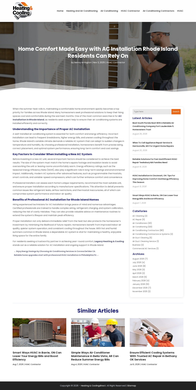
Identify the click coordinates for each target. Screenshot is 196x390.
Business (136, 245)
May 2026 (137, 269)
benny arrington (82, 62)
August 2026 (138, 258)
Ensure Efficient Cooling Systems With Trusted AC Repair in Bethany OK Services (153, 356)
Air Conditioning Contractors (158, 10)
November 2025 (140, 291)
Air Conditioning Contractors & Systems (151, 234)
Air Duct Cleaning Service (144, 241)
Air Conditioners (140, 223)
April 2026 (137, 273)
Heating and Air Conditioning (82, 10)
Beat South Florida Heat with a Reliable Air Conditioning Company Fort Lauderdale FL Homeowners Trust (153, 126)
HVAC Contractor (130, 10)
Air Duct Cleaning (141, 237)
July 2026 (137, 262)
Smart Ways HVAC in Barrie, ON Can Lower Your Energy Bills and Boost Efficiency (37, 356)
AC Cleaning (138, 216)
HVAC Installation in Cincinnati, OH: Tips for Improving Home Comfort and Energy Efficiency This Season (156, 179)
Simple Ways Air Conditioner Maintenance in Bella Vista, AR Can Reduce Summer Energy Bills (95, 356)
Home (60, 10)
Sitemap (131, 385)
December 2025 (140, 287)
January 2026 (139, 284)
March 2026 (138, 277)
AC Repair (137, 219)
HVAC (180, 10)
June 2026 (137, 266)
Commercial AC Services (144, 248)
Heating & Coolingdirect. (93, 385)
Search (176, 111)
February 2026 (139, 280)
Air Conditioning (109, 10)
